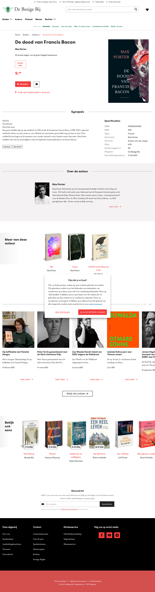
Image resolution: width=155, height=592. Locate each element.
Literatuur (7, 147)
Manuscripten (38, 549)
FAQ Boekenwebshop (73, 533)
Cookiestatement (95, 581)
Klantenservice (70, 544)
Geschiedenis (7, 539)
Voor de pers (38, 539)
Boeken (5, 19)
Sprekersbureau (39, 544)
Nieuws (38, 19)
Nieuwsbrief (7, 554)
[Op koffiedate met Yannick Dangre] (18, 347)
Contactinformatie (40, 533)
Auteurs (18, 19)
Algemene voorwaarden (78, 581)
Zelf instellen (62, 312)
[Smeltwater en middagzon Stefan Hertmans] (76, 439)
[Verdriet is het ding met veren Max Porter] (98, 254)
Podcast (29, 19)
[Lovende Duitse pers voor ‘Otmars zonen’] (123, 347)
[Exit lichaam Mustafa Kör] (29, 437)
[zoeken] (136, 9)
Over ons (6, 533)
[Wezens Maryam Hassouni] (52, 437)
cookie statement (95, 303)
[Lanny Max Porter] (75, 252)
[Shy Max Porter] (51, 252)
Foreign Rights (39, 559)
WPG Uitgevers (91, 584)
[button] (150, 304)
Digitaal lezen (69, 539)
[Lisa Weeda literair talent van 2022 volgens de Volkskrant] (88, 347)
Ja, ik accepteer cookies (92, 312)
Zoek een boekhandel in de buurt (34, 92)
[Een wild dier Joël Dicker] (123, 437)
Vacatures (6, 549)
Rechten (49, 19)
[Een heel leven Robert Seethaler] (99, 437)
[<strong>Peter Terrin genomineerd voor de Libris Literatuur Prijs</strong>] (53, 347)
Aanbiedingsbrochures (11, 544)
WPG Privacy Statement (69, 509)
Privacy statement (60, 581)
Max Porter (17, 147)
